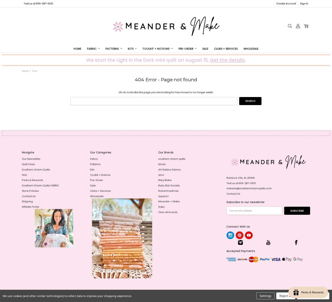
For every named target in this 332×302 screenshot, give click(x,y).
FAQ (24, 175)
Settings (265, 296)
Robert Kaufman (168, 191)
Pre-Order (186, 49)
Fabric (92, 49)
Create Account (286, 3)
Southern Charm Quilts (36, 169)
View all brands (168, 212)
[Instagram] (230, 235)
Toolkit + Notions (156, 49)
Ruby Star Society (169, 185)
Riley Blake (165, 180)
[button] (240, 242)
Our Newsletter (31, 159)
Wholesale (251, 49)
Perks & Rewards (32, 180)
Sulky (161, 207)
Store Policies (30, 191)
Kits (131, 49)
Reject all (285, 296)
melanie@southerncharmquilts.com (249, 188)
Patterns (112, 49)
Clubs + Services (226, 49)
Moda (162, 164)
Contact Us (29, 196)
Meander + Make (169, 201)
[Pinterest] (239, 235)
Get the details (227, 60)
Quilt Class (28, 164)
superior (163, 196)
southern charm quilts (171, 159)
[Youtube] (249, 235)
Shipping (27, 201)
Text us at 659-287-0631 (38, 3)
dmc (161, 175)
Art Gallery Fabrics (169, 169)
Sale (205, 49)
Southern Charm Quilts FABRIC (40, 185)
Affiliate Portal (30, 207)
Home (77, 49)
